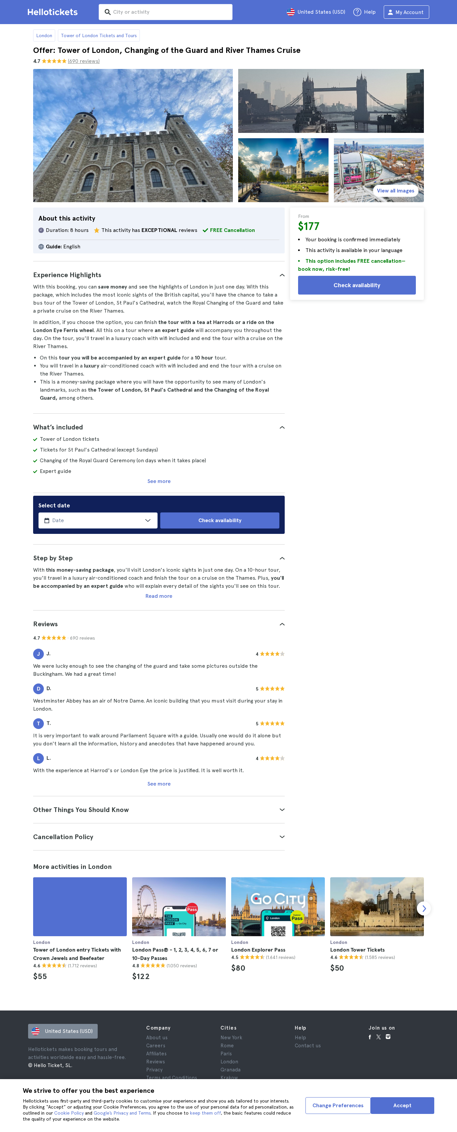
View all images (396, 190)
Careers (155, 1046)
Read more (159, 596)
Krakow (229, 1078)
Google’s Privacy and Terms (122, 1113)
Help (300, 1038)
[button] (159, 274)
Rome (227, 1046)
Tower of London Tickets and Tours (99, 35)
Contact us (308, 1046)
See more (159, 481)
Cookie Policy (69, 1113)
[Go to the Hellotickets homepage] (53, 12)
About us (157, 1038)
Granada (230, 1070)
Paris (226, 1054)
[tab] (159, 274)
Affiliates (156, 1054)
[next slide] (424, 908)
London (44, 35)
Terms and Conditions (171, 1078)
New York (231, 1038)
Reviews (155, 1062)
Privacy (154, 1070)
